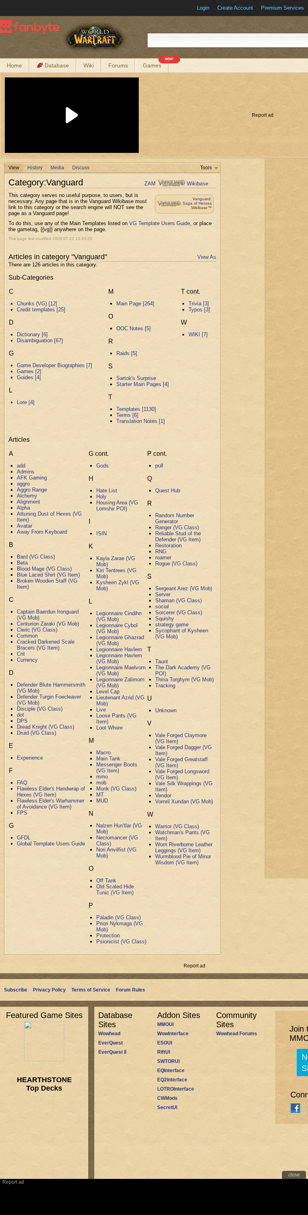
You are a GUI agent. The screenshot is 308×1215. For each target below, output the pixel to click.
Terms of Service (90, 990)
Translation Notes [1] (140, 421)
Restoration (168, 545)
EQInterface (170, 1070)
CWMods (167, 1098)
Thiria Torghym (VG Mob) (184, 680)
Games (155, 64)
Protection (108, 936)
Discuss (80, 168)
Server (162, 594)
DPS (22, 721)
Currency (27, 660)
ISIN (101, 533)
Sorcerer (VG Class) (178, 613)
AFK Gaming (32, 478)
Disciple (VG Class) (40, 709)
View (13, 168)
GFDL (23, 838)
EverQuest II (112, 1052)
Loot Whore (109, 728)
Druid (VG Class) (36, 733)
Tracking (165, 686)
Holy (101, 497)
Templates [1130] (136, 409)
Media (57, 168)
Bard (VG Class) (36, 557)
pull (159, 466)
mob (101, 783)
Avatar (24, 526)
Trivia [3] (198, 304)
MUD (102, 801)
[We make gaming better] (25, 8)
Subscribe (15, 990)
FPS (22, 813)
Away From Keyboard (42, 532)
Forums (118, 65)
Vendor (163, 795)
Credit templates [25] (41, 310)
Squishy (164, 619)
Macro (103, 753)
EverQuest (110, 1043)
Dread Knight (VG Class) (45, 727)
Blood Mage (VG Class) (44, 569)
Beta (22, 563)
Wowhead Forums (236, 1033)
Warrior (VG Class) (177, 826)
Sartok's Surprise (136, 378)
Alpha (23, 508)
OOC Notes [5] (133, 328)
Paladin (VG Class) (118, 917)
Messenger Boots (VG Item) (116, 768)
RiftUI (163, 1052)
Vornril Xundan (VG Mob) (184, 801)
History (35, 168)
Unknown (165, 710)
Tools (206, 168)
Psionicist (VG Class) (121, 942)
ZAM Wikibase (176, 184)
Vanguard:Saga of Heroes (197, 201)
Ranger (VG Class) (177, 527)
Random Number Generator (174, 518)
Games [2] (29, 371)
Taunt (161, 661)
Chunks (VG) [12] (37, 304)
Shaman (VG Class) (178, 600)
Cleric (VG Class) (37, 630)
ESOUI (164, 1043)
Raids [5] (126, 353)
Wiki (88, 65)
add (21, 466)
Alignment (28, 502)
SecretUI (167, 1107)
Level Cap (108, 692)
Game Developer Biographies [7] (54, 365)
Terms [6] (127, 415)
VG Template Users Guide (159, 223)
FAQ (22, 783)
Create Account (235, 8)
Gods (102, 466)
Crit (21, 654)
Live (101, 710)
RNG (160, 552)
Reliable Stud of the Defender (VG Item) (178, 536)
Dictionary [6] (32, 334)
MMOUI (165, 1024)
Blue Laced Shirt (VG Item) (48, 575)
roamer (163, 558)
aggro (23, 484)
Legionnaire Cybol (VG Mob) (117, 628)
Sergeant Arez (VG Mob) (183, 588)
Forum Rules (130, 990)
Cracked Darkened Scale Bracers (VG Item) (46, 645)
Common (27, 636)
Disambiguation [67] (40, 340)
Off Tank (106, 881)
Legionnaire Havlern (119, 649)
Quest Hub (167, 491)
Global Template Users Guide (51, 844)
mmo (102, 777)
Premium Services (282, 8)
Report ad (263, 115)
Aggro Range (32, 490)
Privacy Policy (49, 990)
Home (14, 65)
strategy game (171, 625)
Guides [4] (29, 377)
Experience (30, 758)
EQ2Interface (172, 1080)
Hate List (106, 491)
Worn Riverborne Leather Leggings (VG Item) (184, 847)
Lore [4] (25, 402)
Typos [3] (199, 310)
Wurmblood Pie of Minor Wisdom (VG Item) (183, 859)
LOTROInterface (175, 1089)
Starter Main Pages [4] (142, 384)
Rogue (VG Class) (176, 564)
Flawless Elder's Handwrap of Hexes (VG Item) (51, 792)
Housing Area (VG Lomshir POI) (117, 506)
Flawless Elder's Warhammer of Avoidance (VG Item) (50, 804)
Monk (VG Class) (116, 789)
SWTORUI (168, 1061)
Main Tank (108, 759)
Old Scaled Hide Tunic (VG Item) (115, 890)
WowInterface (172, 1033)
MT (100, 795)
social (162, 606)
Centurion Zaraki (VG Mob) (48, 624)
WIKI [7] (198, 334)
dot (20, 715)
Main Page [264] (135, 304)
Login (203, 8)
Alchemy (27, 496)
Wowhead (109, 1033)
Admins (25, 472)
